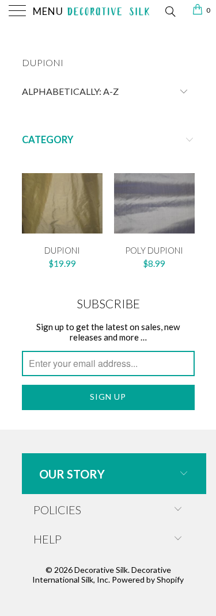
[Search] (170, 10)
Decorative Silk (101, 570)
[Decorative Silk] (108, 11)
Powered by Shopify (148, 579)
